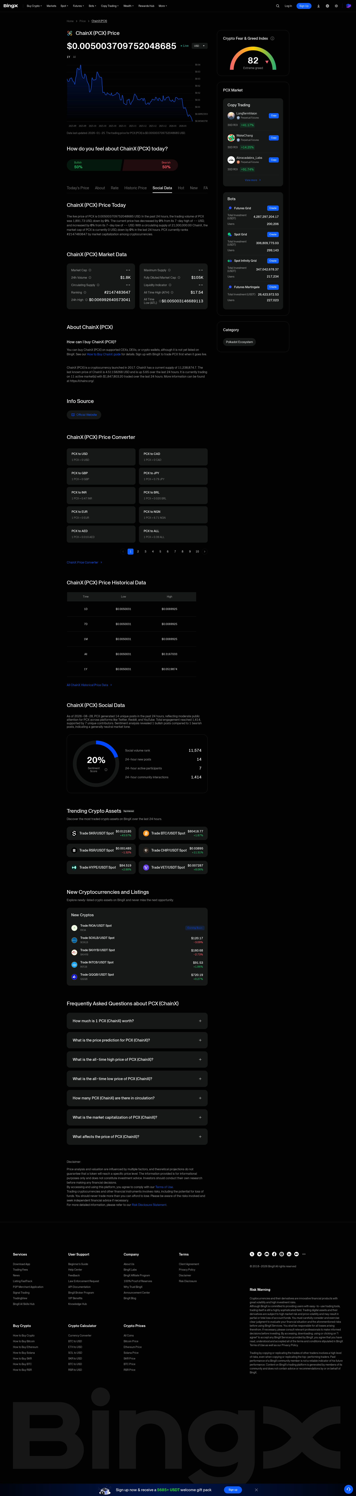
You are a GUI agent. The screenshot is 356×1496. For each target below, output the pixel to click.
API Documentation (79, 1286)
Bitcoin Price (131, 1341)
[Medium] (296, 1254)
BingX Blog (130, 1298)
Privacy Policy (187, 1269)
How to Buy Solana (24, 1352)
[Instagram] (281, 1254)
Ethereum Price (133, 1347)
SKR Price (129, 1358)
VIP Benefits (75, 1298)
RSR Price (129, 1369)
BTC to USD (75, 1341)
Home (70, 21)
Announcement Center (137, 1292)
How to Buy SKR (22, 1358)
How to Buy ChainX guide (104, 354)
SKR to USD (75, 1358)
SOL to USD (75, 1352)
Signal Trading (21, 1292)
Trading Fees (20, 1269)
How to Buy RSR (22, 1369)
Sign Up (304, 5)
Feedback (74, 1275)
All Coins (129, 1335)
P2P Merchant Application (28, 1286)
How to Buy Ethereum (25, 1347)
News (16, 1275)
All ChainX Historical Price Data (88, 685)
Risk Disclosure (188, 1281)
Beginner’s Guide (78, 1264)
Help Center (75, 1269)
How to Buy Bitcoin (24, 1341)
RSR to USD (75, 1369)
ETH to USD (75, 1347)
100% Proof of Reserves (138, 1281)
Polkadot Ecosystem (239, 342)
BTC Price (129, 1364)
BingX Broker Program (81, 1292)
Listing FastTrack (22, 1281)
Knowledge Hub (77, 1304)
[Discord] (267, 1254)
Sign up (233, 1489)
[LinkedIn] (289, 1254)
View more (251, 180)
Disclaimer (185, 1275)
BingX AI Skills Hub (23, 1304)
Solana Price (131, 1352)
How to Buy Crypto (23, 1335)
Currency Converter (79, 1335)
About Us (129, 1264)
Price (83, 21)
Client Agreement (189, 1264)
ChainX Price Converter (83, 562)
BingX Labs (130, 1269)
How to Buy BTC (22, 1364)
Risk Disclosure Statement (149, 1205)
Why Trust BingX (133, 1286)
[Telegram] (259, 1254)
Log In (288, 5)
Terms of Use (164, 1187)
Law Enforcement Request (83, 1281)
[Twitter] (252, 1254)
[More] (304, 1254)
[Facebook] (274, 1254)
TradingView (20, 1298)
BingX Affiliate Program (137, 1275)
